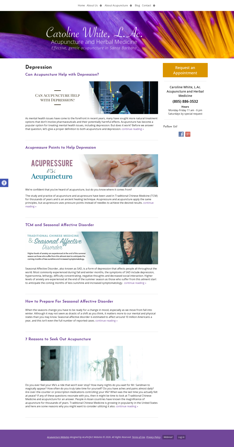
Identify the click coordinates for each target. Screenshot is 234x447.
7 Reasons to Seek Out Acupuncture (58, 339)
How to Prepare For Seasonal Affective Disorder (69, 302)
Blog (137, 5)
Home (81, 5)
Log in (181, 437)
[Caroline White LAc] (117, 34)
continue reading (133, 129)
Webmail (168, 437)
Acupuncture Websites (58, 437)
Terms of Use (138, 437)
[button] (4, 183)
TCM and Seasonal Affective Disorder (59, 225)
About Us (92, 5)
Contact (146, 5)
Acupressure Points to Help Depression (60, 148)
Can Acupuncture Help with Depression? (62, 75)
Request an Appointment (185, 70)
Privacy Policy (153, 437)
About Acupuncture (116, 5)
